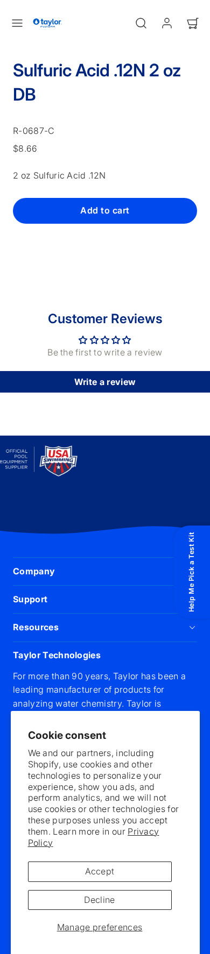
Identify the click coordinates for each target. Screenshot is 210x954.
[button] (17, 23)
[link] (167, 23)
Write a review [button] (105, 381)
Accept (100, 871)
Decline (99, 899)
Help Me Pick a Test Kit (191, 572)
